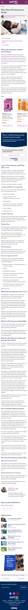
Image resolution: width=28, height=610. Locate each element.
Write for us (11, 600)
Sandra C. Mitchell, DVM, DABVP (15, 16)
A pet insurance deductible (8, 324)
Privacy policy (21, 602)
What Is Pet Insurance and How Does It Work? (12, 41)
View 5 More (6, 45)
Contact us (17, 600)
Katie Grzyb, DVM (10, 15)
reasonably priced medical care (9, 56)
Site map (18, 603)
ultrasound (11, 198)
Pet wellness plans (6, 227)
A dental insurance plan (7, 249)
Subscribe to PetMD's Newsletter (9, 584)
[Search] (25, 2)
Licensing (23, 600)
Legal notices (11, 603)
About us (5, 600)
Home (2, 6)
